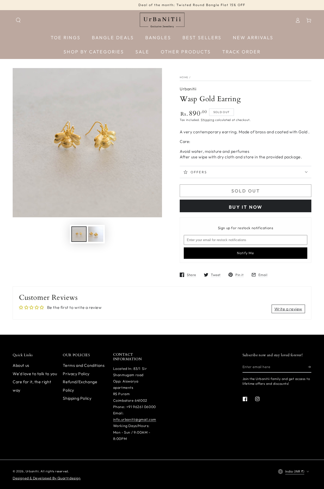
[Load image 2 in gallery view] (95, 234)
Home (184, 77)
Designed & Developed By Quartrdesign (47, 478)
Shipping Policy (77, 398)
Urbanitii (188, 88)
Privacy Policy (76, 373)
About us (21, 365)
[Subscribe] (309, 366)
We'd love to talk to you (35, 373)
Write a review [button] (288, 308)
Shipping (207, 120)
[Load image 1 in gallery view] (79, 234)
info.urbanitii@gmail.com (134, 419)
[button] (18, 20)
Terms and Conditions (84, 365)
